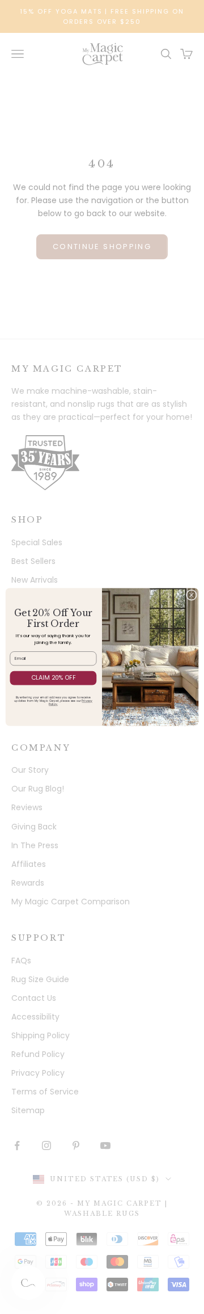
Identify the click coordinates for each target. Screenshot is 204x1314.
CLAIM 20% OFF (53, 677)
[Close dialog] (191, 595)
